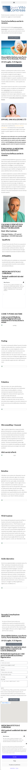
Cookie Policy (12, 768)
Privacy (17, 768)
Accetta (14, 757)
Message (3, 679)
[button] (26, 743)
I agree (2, 688)
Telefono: (3, 670)
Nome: (2, 660)
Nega (14, 760)
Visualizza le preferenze (14, 764)
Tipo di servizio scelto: (6, 674)
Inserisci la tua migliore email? (8, 665)
